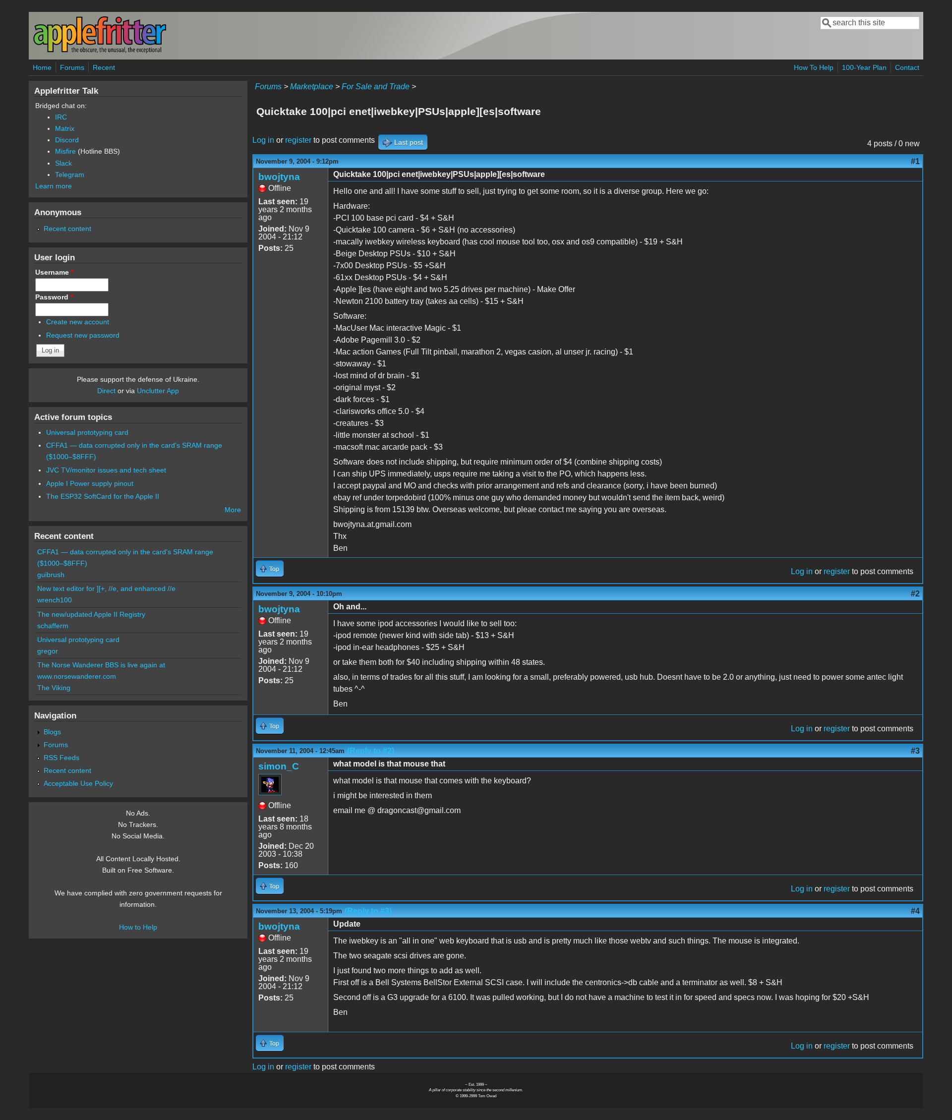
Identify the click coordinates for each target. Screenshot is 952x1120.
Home (42, 67)
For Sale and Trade (376, 86)
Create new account (77, 322)
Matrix (64, 128)
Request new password (82, 335)
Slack (63, 163)
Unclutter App (158, 391)
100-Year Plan (864, 67)
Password (54, 297)
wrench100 (54, 600)
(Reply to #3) (368, 911)
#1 (915, 161)
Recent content (67, 229)
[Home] (99, 51)
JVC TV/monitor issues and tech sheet (106, 470)
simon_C (278, 766)
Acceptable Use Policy (78, 783)
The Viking (53, 688)
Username (54, 272)
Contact (907, 67)
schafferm (52, 626)
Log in (263, 140)
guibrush (50, 575)
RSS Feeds (61, 758)
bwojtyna (279, 177)
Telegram (69, 174)
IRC (61, 117)
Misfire (65, 151)
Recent (104, 67)
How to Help (138, 927)
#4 (915, 911)
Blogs (52, 732)
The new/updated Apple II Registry (91, 614)
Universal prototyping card (87, 432)
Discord (67, 140)
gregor (47, 651)
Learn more (53, 186)
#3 (915, 751)
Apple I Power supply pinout (89, 483)
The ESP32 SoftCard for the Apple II (102, 496)
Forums (72, 67)
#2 (915, 593)
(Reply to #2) (370, 751)
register (298, 140)
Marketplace (311, 86)
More (233, 510)
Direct (106, 391)
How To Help (813, 67)
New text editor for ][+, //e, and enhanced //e (106, 588)
